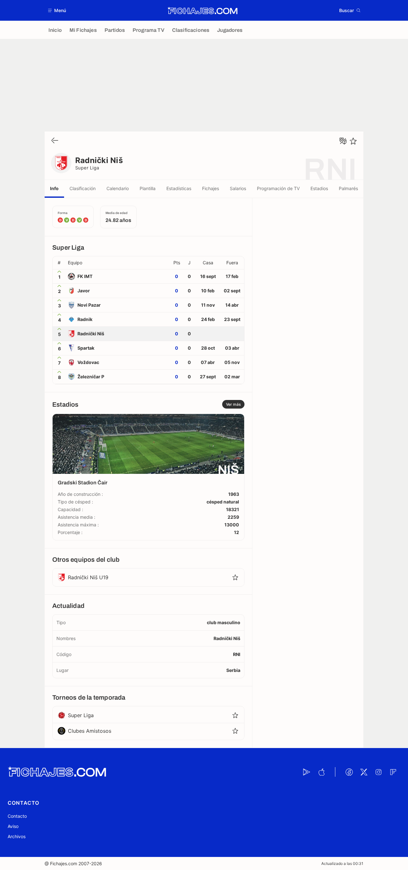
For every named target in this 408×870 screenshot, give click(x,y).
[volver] (55, 141)
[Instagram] (378, 772)
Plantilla (148, 188)
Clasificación (82, 188)
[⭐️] (353, 141)
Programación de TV (278, 188)
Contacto (17, 816)
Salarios (238, 188)
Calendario (117, 188)
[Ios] (321, 772)
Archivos (17, 836)
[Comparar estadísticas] (343, 141)
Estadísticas (178, 188)
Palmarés (348, 188)
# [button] (59, 262)
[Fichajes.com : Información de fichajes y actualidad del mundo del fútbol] (202, 10)
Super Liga (87, 167)
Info (54, 188)
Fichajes (210, 188)
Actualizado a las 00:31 (342, 863)
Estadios (319, 188)
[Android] (306, 772)
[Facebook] (349, 772)
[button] (57, 10)
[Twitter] (363, 772)
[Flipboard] (393, 772)
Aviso (13, 826)
